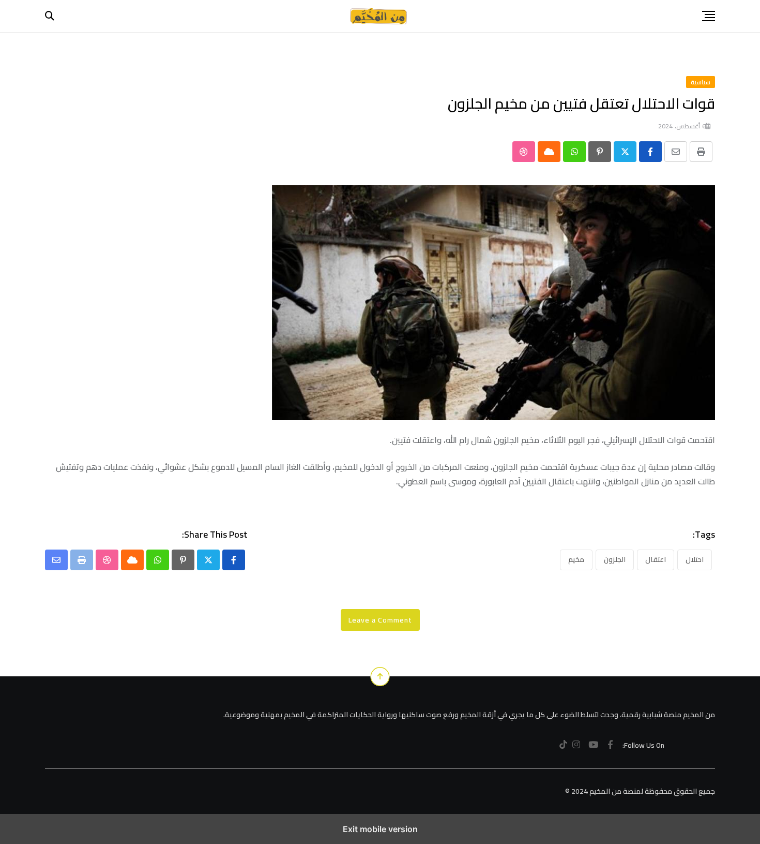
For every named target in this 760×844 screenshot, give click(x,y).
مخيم (576, 559)
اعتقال (655, 559)
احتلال (695, 559)
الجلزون (615, 559)
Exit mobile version (380, 829)
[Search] (49, 15)
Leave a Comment (380, 620)
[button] (708, 16)
